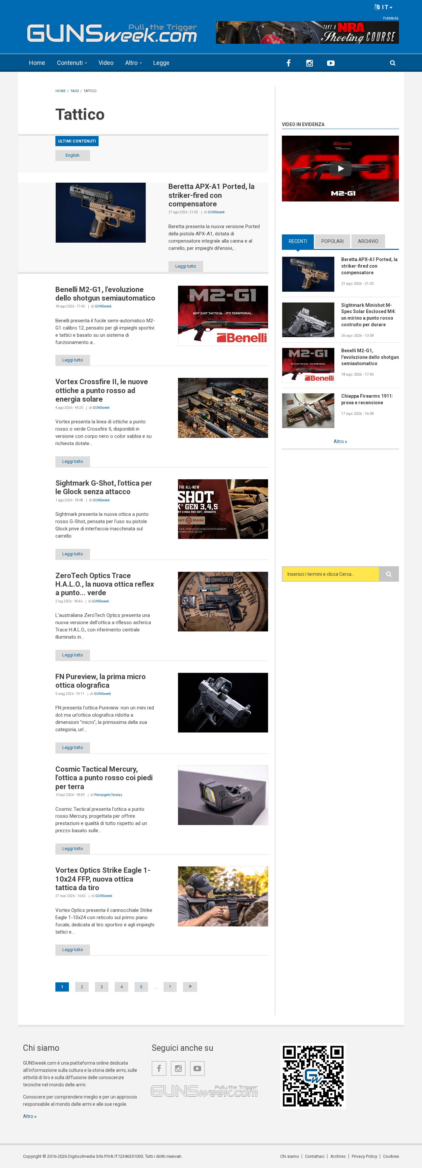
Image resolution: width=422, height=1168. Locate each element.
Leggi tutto (185, 266)
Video (106, 62)
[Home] (112, 31)
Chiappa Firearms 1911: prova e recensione (367, 399)
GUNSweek (216, 212)
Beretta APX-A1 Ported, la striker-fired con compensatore (211, 195)
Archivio (368, 241)
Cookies (391, 1156)
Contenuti (70, 62)
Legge (161, 62)
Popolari (332, 241)
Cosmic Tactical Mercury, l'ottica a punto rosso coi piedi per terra (104, 778)
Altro (131, 62)
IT (384, 7)
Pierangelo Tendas (108, 795)
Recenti (301, 241)
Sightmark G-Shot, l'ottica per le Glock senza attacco (103, 487)
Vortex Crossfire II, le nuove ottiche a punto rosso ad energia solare (101, 390)
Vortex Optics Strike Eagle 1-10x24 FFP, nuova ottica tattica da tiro (102, 879)
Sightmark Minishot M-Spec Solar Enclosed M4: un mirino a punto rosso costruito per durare (368, 315)
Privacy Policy (364, 1156)
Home (37, 62)
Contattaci (314, 1156)
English (72, 155)
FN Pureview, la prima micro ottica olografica (100, 681)
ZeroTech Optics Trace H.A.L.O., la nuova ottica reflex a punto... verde (104, 584)
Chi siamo (289, 1156)
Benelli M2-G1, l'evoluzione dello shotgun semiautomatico (105, 293)
